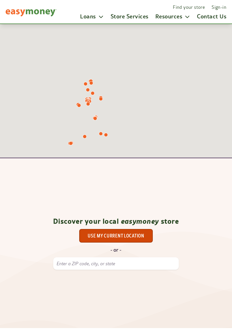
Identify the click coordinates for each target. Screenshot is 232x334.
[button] (85, 84)
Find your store (189, 7)
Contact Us (211, 16)
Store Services (130, 16)
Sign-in (219, 7)
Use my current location (116, 235)
